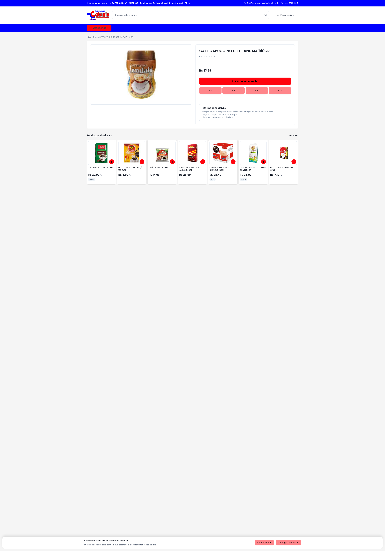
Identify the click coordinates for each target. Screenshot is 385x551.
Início (89, 37)
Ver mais (293, 135)
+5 (233, 90)
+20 (280, 90)
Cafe (95, 37)
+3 (210, 90)
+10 (257, 90)
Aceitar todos (264, 542)
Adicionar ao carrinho (245, 81)
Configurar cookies (288, 542)
